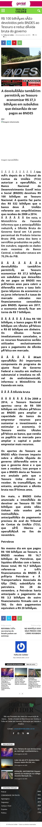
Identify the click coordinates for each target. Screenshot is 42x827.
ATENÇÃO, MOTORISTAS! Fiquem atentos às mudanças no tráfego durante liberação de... (27, 773)
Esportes (4, 809)
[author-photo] (21, 646)
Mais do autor (30, 664)
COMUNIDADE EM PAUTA (10, 795)
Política (3, 813)
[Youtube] (28, 733)
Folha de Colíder (9, 35)
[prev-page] (19, 693)
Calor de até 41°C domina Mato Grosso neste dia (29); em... (26, 761)
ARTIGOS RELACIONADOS (15, 664)
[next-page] (22, 693)
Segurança (32, 676)
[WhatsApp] (19, 42)
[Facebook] (3, 42)
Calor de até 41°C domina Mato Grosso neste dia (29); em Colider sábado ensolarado (20, 681)
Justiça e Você (6, 806)
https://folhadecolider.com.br (21, 657)
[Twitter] (9, 42)
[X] (23, 733)
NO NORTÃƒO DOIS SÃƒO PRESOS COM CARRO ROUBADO (32, 631)
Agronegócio (5, 799)
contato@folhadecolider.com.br (24, 729)
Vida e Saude (5, 676)
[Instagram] (18, 733)
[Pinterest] (14, 42)
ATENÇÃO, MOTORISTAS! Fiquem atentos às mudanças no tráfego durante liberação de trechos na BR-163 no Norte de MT (34, 683)
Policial (3, 792)
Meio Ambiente (19, 676)
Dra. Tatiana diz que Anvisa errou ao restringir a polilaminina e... (27, 750)
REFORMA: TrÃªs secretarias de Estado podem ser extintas (9, 632)
